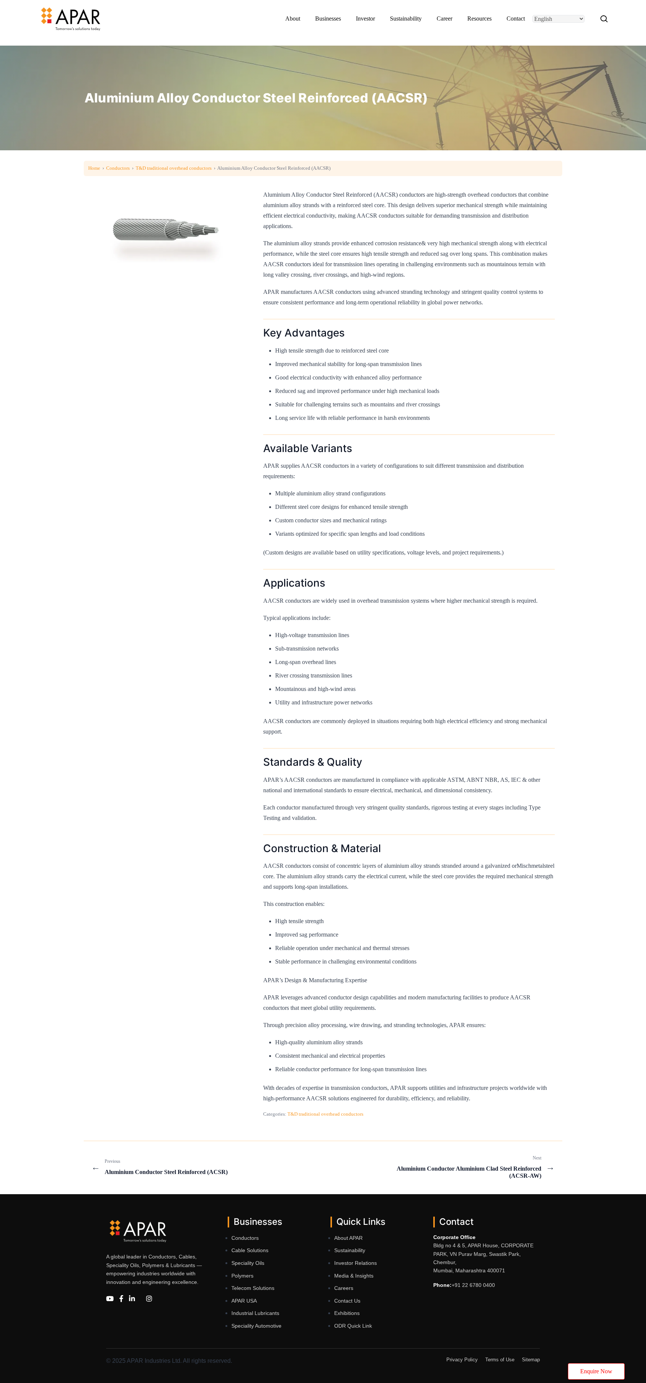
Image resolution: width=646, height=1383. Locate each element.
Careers (343, 1288)
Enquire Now (596, 1371)
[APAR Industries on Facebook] (121, 1299)
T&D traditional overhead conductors (174, 168)
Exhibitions (347, 1313)
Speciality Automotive (256, 1326)
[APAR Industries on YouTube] (110, 1299)
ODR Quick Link (353, 1326)
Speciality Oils (247, 1263)
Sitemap (531, 1359)
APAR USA (244, 1301)
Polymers (242, 1276)
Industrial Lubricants (255, 1313)
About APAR (348, 1238)
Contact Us (347, 1301)
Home (94, 168)
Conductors (118, 168)
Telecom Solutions (252, 1288)
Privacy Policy (462, 1359)
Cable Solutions (249, 1250)
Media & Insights (353, 1276)
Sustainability (349, 1250)
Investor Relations (355, 1263)
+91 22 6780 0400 (473, 1285)
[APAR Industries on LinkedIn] (132, 1299)
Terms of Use (499, 1359)
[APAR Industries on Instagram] (149, 1299)
